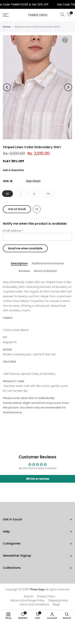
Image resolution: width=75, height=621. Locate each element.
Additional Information (48, 264)
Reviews (24, 271)
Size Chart (33, 181)
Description (19, 264)
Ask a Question (13, 170)
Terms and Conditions (34, 604)
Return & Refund (45, 271)
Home (7, 27)
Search (28, 596)
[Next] (68, 87)
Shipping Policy (58, 600)
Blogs (56, 604)
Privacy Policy (46, 596)
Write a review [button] (37, 478)
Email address (13, 231)
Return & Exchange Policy (28, 600)
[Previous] (7, 87)
